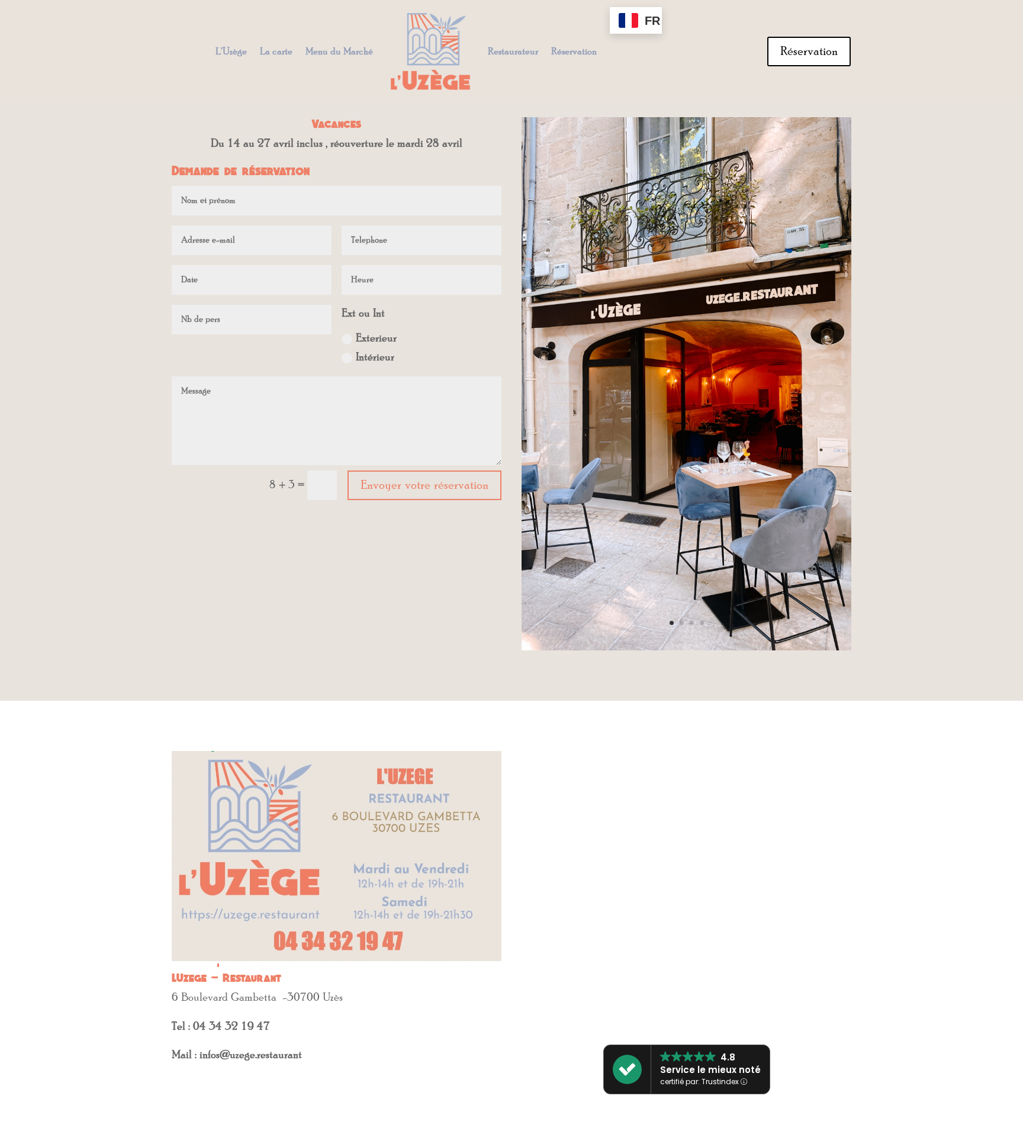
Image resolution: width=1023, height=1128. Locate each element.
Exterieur (376, 338)
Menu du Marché (339, 51)
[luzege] (686, 647)
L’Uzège (231, 51)
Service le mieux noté (710, 1069)
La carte (276, 51)
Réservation (574, 51)
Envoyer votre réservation (424, 485)
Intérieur (375, 357)
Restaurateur (513, 51)
